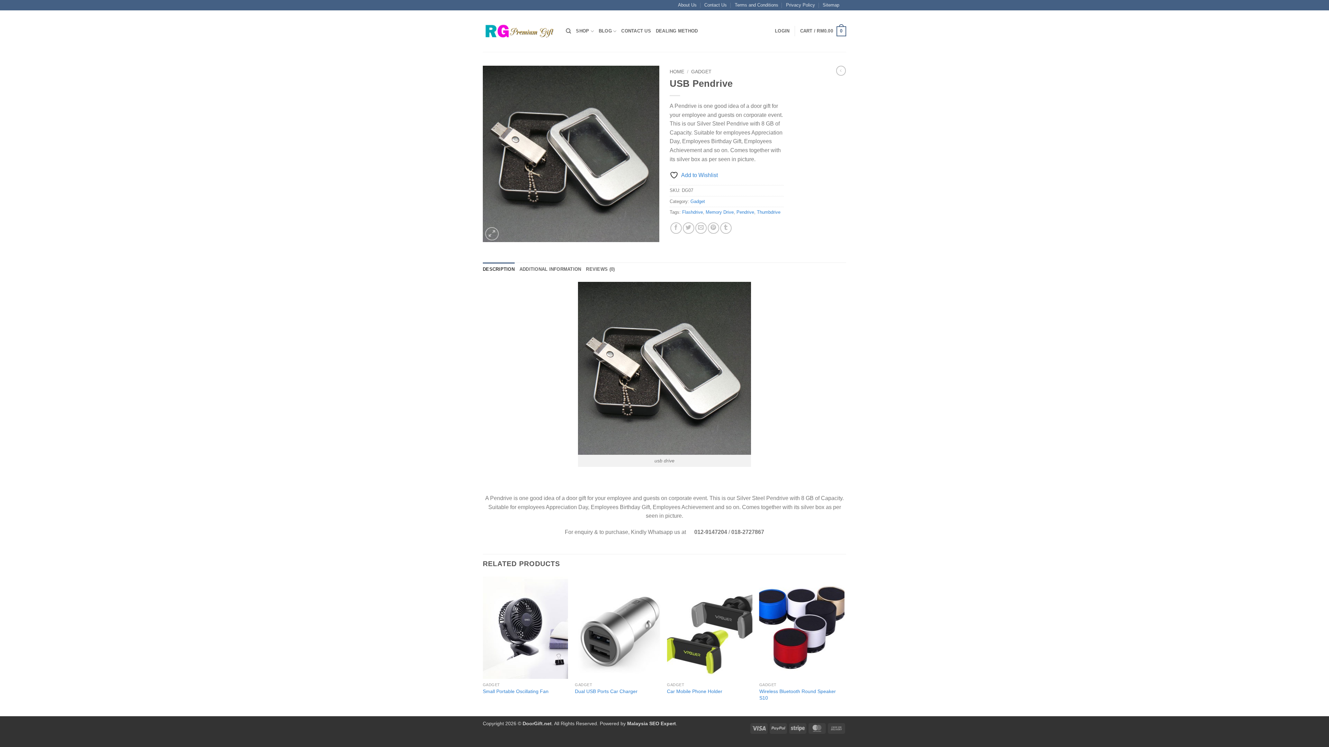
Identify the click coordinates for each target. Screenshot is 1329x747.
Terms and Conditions (756, 5)
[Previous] (483, 646)
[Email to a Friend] (701, 228)
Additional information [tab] (550, 269)
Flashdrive (692, 212)
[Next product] (841, 70)
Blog (605, 31)
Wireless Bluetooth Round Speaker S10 (797, 695)
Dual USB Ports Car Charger (606, 691)
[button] (782, 31)
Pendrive (745, 212)
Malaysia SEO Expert (651, 723)
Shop (582, 31)
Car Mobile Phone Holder (694, 691)
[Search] (568, 31)
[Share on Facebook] (676, 228)
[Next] (844, 646)
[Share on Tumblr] (726, 228)
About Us (687, 5)
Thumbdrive (768, 212)
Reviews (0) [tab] (600, 269)
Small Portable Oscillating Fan (516, 691)
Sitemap (831, 5)
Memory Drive (720, 212)
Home (677, 71)
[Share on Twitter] (688, 228)
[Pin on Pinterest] (713, 228)
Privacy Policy (800, 5)
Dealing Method (677, 31)
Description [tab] (499, 269)
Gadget (701, 71)
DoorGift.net (537, 723)
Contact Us (715, 5)
